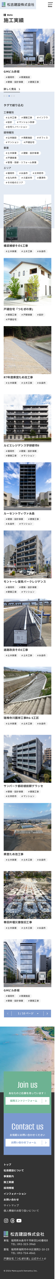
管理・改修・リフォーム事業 (21, 162)
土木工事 (11, 117)
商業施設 (26, 137)
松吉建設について (13, 1170)
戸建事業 (11, 158)
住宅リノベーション (16, 127)
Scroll (48, 1267)
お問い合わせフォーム (22, 1142)
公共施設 (11, 137)
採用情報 (8, 1188)
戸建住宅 (28, 142)
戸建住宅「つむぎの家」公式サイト (23, 1259)
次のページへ (46, 1013)
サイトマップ (10, 1205)
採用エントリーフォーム (22, 1101)
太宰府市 (37, 173)
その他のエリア (14, 182)
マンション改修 (25, 122)
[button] (48, 4)
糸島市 (23, 173)
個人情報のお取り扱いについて (20, 1211)
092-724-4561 (25, 1253)
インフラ (42, 117)
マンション (12, 142)
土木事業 (11, 153)
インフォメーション (14, 1194)
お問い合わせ (10, 1200)
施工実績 (8, 1182)
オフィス (42, 137)
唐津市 (41, 177)
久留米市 (26, 177)
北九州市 (11, 177)
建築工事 (26, 117)
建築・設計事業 (30, 153)
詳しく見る (9, 89)
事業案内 (8, 1176)
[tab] (3, 96)
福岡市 (10, 173)
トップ (6, 1165)
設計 (9, 122)
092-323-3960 (25, 1244)
